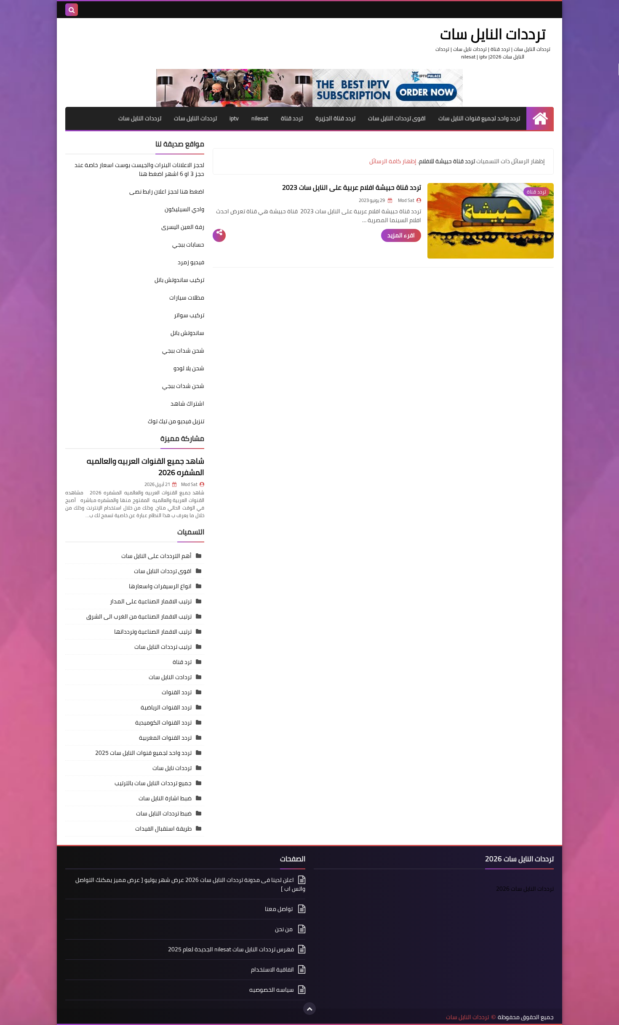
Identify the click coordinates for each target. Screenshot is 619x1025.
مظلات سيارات (186, 297)
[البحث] (71, 9)
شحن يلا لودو (188, 368)
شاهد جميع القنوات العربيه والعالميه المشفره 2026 (145, 466)
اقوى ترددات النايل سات (397, 118)
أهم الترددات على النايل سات (156, 555)
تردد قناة (292, 118)
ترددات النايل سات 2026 (525, 888)
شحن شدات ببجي (183, 350)
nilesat (259, 118)
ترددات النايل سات (195, 118)
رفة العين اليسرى (182, 226)
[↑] (309, 1008)
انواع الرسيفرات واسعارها (160, 586)
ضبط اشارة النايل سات (165, 798)
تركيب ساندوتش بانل (179, 279)
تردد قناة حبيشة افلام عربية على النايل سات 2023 (351, 187)
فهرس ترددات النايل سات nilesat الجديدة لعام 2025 (231, 949)
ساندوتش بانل (187, 332)
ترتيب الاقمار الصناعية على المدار (151, 601)
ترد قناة (182, 661)
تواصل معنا (279, 908)
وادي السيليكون (184, 209)
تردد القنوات (177, 692)
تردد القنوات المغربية (165, 737)
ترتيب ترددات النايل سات (163, 646)
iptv (234, 118)
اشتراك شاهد (187, 403)
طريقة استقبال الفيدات (163, 828)
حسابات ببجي (188, 244)
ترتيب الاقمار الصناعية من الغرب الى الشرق (139, 616)
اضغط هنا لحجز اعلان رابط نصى (166, 191)
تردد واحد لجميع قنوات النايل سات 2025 (143, 752)
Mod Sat (189, 484)
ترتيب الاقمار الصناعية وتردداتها (153, 631)
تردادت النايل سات (170, 677)
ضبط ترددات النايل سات (164, 813)
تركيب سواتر (189, 315)
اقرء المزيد (401, 235)
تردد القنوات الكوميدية (163, 722)
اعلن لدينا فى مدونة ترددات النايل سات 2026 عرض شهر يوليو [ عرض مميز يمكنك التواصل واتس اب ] (190, 885)
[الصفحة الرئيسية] (540, 118)
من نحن (284, 929)
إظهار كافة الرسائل (392, 161)
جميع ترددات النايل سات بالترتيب (153, 783)
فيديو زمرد (191, 262)
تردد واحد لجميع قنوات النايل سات (479, 118)
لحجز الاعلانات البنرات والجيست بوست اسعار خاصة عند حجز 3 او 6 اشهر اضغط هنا (139, 169)
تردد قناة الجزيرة (335, 118)
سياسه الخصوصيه (271, 989)
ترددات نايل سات (172, 767)
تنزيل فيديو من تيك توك (176, 421)
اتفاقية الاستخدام (272, 969)
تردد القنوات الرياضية (166, 707)
